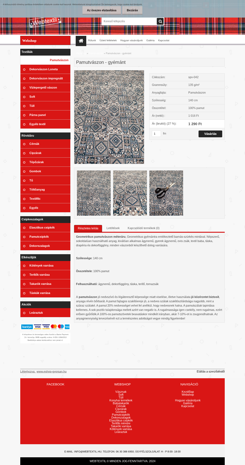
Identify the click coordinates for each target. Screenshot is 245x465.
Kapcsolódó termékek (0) (143, 228)
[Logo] (45, 21)
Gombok (121, 411)
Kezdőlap (81, 53)
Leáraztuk (121, 431)
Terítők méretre (121, 423)
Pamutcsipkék (121, 414)
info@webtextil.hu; (88, 451)
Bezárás (132, 10)
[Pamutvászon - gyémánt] (109, 71)
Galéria (150, 40)
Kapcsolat (163, 40)
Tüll (121, 397)
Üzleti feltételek (108, 40)
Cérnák (121, 406)
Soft (120, 394)
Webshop (188, 394)
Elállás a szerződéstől (211, 371)
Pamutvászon (96, 53)
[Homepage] (82, 40)
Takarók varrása (121, 426)
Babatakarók (121, 403)
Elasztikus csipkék (121, 420)
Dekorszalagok (121, 417)
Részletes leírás (88, 228)
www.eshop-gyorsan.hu (52, 371)
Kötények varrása (121, 429)
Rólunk (92, 40)
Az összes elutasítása (101, 10)
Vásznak (120, 391)
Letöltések (113, 228)
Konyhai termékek (120, 400)
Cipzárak (121, 409)
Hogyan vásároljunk (131, 40)
